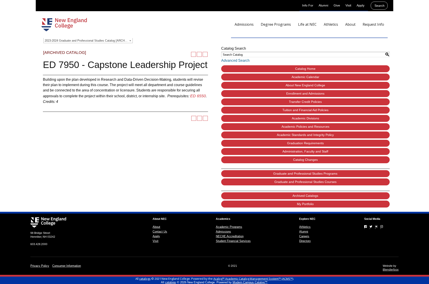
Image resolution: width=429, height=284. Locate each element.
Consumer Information (66, 265)
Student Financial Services (233, 241)
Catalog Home (305, 68)
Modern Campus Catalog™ (250, 282)
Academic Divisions (305, 118)
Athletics (305, 227)
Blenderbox (391, 269)
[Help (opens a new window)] (205, 54)
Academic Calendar (305, 77)
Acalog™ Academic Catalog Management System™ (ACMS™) (253, 279)
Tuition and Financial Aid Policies (305, 110)
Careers (304, 236)
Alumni (323, 5)
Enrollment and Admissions (305, 93)
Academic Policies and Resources (305, 126)
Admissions (223, 231)
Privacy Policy (39, 265)
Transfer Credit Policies (305, 102)
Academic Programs (229, 227)
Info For (307, 5)
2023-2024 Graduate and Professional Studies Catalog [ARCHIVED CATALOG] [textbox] (88, 40)
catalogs (145, 279)
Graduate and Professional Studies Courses (305, 182)
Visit (348, 5)
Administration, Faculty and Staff (305, 151)
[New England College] (64, 24)
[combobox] (88, 40)
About (156, 227)
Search (379, 5)
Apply (360, 5)
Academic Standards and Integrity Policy (305, 135)
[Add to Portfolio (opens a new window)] (193, 54)
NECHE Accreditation (230, 236)
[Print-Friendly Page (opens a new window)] (199, 54)
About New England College (305, 85)
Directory (305, 241)
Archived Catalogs (305, 195)
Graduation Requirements (305, 143)
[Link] (365, 226)
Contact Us (160, 231)
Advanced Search (235, 60)
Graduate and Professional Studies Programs (305, 173)
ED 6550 (198, 96)
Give (337, 5)
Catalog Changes (305, 159)
